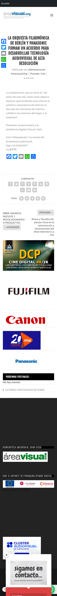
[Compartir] (4, 65)
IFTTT (13, 149)
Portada (34, 73)
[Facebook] (4, 41)
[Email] (4, 53)
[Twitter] (4, 47)
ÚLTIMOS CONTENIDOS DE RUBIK (25, 389)
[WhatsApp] (4, 59)
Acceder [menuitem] (5, 3)
